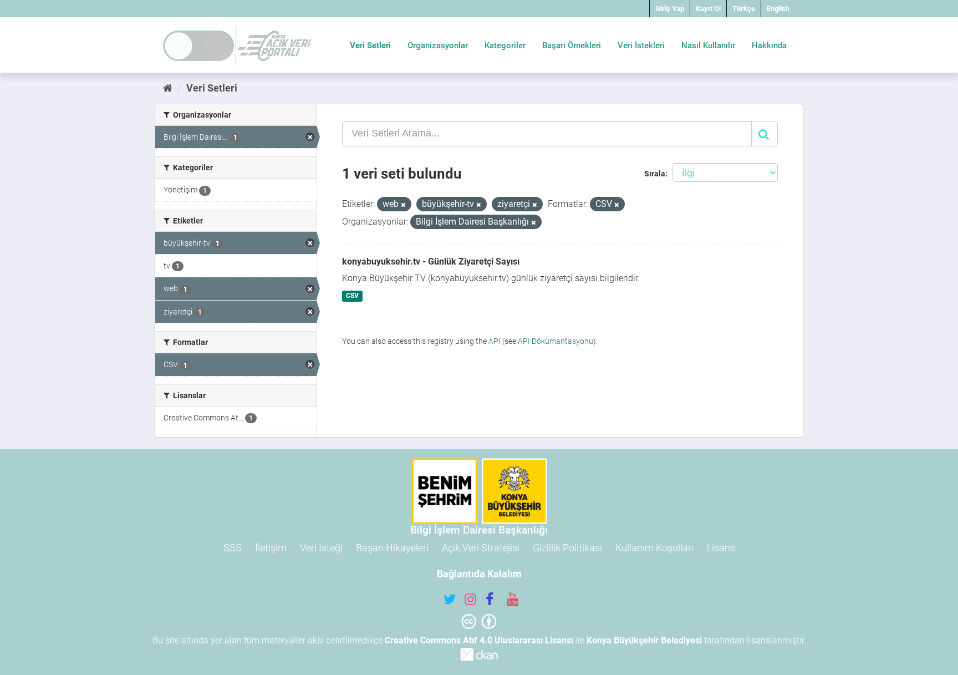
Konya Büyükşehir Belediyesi (644, 640)
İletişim (271, 548)
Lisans (721, 548)
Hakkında (769, 45)
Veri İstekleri (641, 45)
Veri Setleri (370, 45)
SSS (232, 548)
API (494, 341)
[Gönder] (764, 133)
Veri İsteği (321, 548)
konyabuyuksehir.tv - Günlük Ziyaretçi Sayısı (430, 261)
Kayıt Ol (708, 8)
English (778, 8)
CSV (352, 296)
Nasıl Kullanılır (708, 45)
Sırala (654, 173)
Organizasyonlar (437, 45)
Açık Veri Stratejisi (480, 548)
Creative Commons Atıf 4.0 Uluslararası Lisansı (479, 640)
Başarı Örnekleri (571, 45)
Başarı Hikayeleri (392, 548)
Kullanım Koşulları (654, 548)
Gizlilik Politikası (567, 548)
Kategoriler (505, 45)
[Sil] (403, 205)
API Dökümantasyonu (555, 341)
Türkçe (743, 8)
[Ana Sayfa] (167, 88)
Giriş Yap (669, 8)
